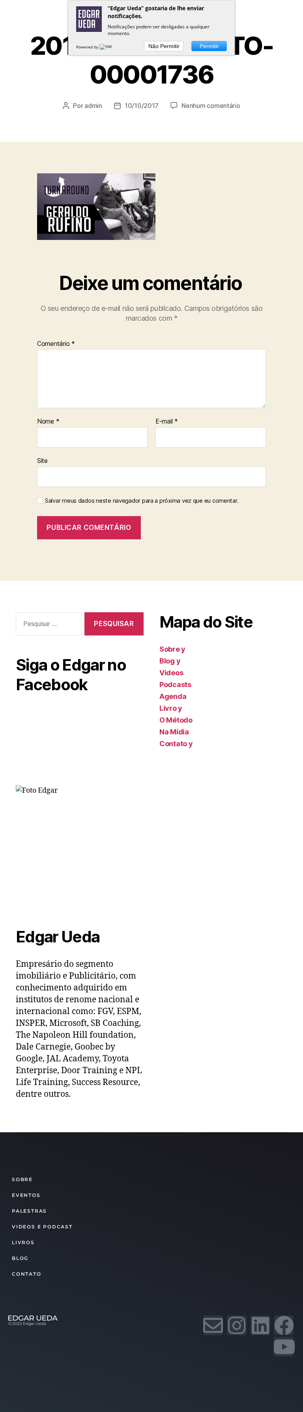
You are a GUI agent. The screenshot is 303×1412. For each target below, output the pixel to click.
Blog (20, 1258)
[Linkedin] (260, 1325)
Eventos (26, 1195)
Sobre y (172, 649)
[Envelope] (213, 1325)
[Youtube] (284, 1346)
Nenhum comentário (210, 106)
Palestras (29, 1211)
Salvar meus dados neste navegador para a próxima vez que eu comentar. (141, 500)
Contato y (176, 743)
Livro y (170, 708)
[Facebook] (284, 1325)
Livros (23, 1242)
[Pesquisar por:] (47, 625)
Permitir (209, 46)
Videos (171, 673)
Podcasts (175, 684)
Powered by (87, 47)
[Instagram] (237, 1325)
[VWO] (107, 47)
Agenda (172, 696)
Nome (48, 421)
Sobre (22, 1179)
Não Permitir (164, 46)
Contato (26, 1274)
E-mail (166, 421)
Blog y (169, 661)
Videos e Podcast (42, 1227)
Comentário (56, 343)
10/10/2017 (142, 106)
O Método (176, 720)
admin (93, 106)
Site (42, 460)
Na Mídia (174, 732)
